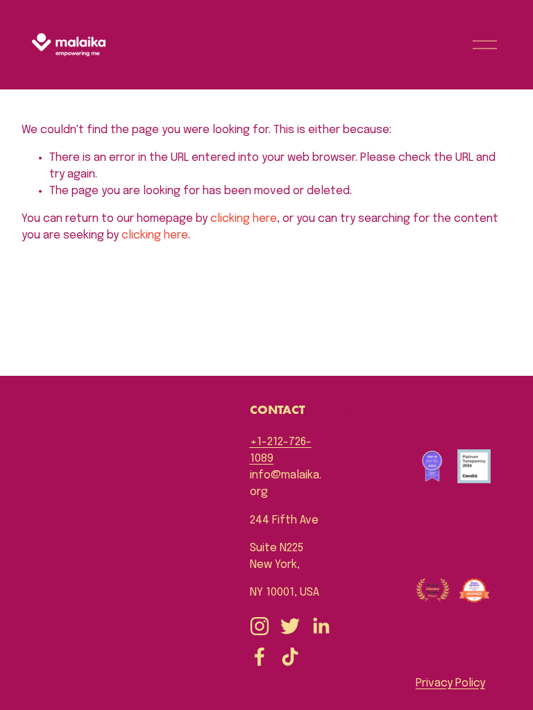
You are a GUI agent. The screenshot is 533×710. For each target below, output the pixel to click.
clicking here (243, 219)
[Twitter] (290, 626)
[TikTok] (290, 656)
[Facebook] (259, 656)
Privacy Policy (450, 683)
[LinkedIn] (320, 626)
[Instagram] (259, 626)
